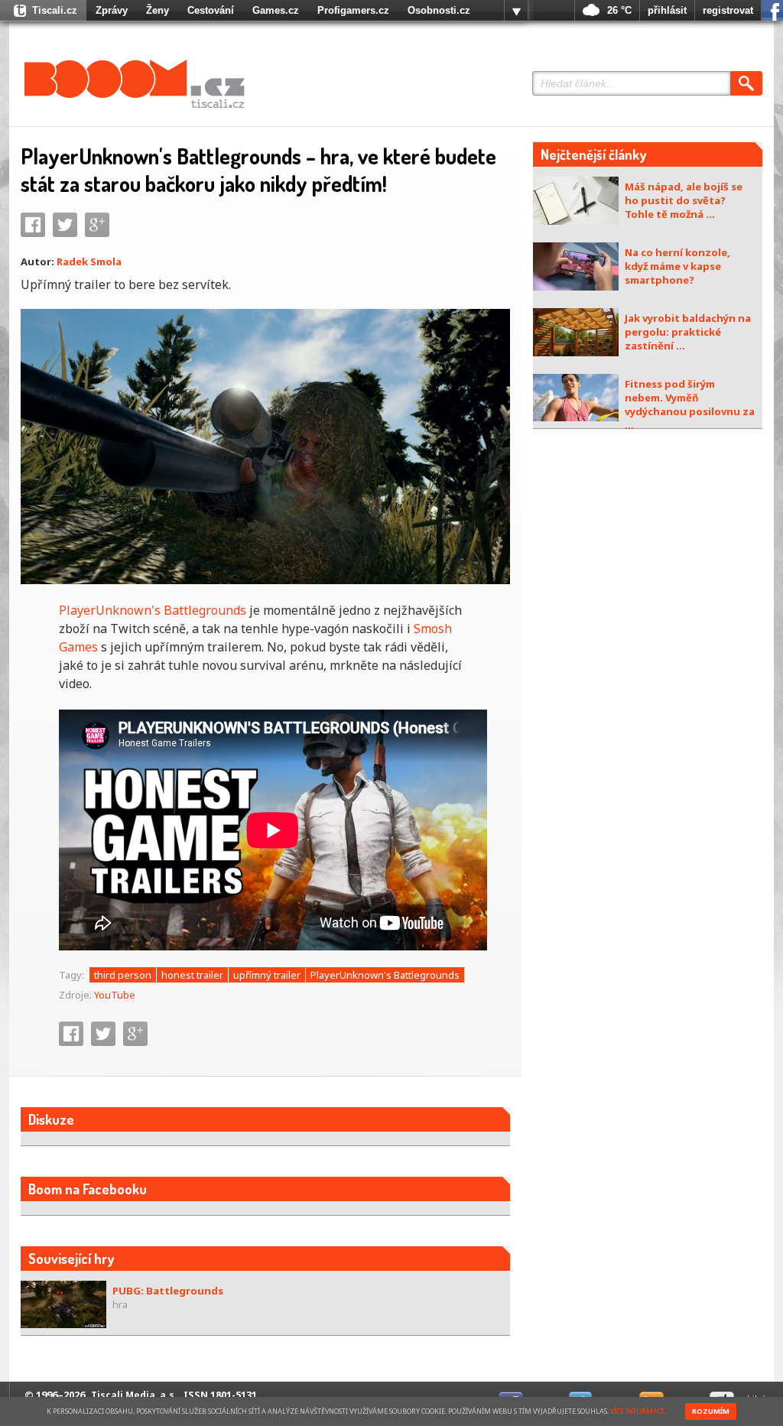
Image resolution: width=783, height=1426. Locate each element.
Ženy (157, 10)
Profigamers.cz (353, 10)
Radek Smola (89, 261)
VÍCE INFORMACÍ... (639, 1411)
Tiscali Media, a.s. (134, 1395)
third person (122, 975)
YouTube (114, 995)
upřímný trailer (267, 975)
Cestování (210, 10)
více (516, 10)
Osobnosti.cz (439, 10)
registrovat (728, 10)
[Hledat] (746, 83)
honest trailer (192, 975)
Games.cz (275, 10)
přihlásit (667, 10)
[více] (516, 10)
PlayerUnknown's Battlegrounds (152, 610)
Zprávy (112, 10)
